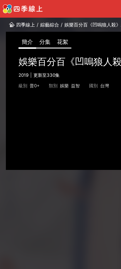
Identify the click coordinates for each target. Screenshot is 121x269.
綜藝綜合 (49, 25)
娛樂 (64, 85)
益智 (75, 85)
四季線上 (25, 25)
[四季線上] (23, 8)
